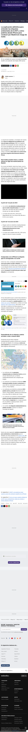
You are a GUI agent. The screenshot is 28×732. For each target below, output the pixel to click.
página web (21, 435)
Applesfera (3, 686)
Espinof (15, 692)
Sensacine (16, 690)
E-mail (18, 66)
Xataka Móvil (4, 684)
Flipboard (15, 66)
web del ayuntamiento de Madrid (17, 268)
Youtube (12, 638)
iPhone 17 (3, 661)
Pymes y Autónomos (18, 709)
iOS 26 (15, 661)
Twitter (13, 66)
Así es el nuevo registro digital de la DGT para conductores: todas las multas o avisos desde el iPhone (14, 499)
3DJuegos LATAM (18, 717)
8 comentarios (6, 65)
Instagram (15, 638)
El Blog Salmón (17, 707)
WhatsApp (3, 658)
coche (20, 503)
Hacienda (17, 20)
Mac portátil (4, 651)
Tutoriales (16, 648)
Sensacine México (18, 719)
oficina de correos (5, 303)
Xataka (2, 682)
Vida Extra (16, 684)
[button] (10, 76)
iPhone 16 (13, 619)
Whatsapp (23, 20)
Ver (14, 562)
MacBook (16, 658)
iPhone (7, 503)
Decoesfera (3, 709)
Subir (23, 675)
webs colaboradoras (7, 327)
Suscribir (24, 629)
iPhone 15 (11, 20)
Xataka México (4, 717)
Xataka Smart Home (5, 688)
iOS (11, 503)
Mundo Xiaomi (4, 689)
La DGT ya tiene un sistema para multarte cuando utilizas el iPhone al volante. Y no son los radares (13, 250)
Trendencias (3, 707)
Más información (15, 730)
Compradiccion (4, 711)
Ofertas (16, 656)
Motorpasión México (18, 723)
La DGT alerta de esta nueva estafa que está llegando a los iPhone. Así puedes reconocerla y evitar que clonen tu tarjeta (13, 426)
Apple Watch (17, 653)
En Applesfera (5, 248)
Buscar (26, 670)
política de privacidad (18, 632)
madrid (25, 503)
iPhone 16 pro (20, 619)
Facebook (11, 66)
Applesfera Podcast (5, 648)
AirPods (16, 651)
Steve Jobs (5, 20)
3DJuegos (16, 682)
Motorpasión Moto (18, 701)
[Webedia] (5, 676)
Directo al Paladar (4, 699)
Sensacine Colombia (18, 721)
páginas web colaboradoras (8, 304)
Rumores (3, 656)
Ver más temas (5, 665)
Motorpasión (17, 699)
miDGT (15, 503)
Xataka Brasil (4, 719)
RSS (17, 638)
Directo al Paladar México (6, 723)
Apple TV (3, 653)
